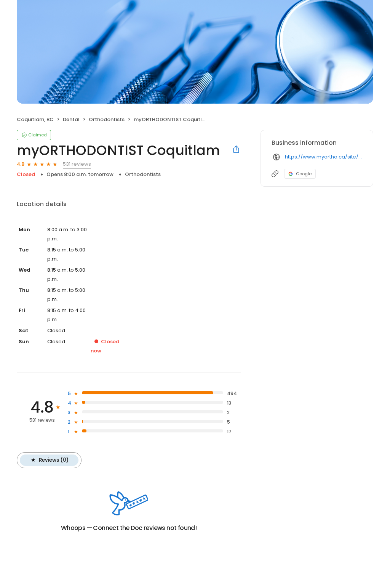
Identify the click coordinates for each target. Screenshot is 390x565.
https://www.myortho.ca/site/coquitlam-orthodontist (323, 156)
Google (304, 174)
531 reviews (77, 164)
